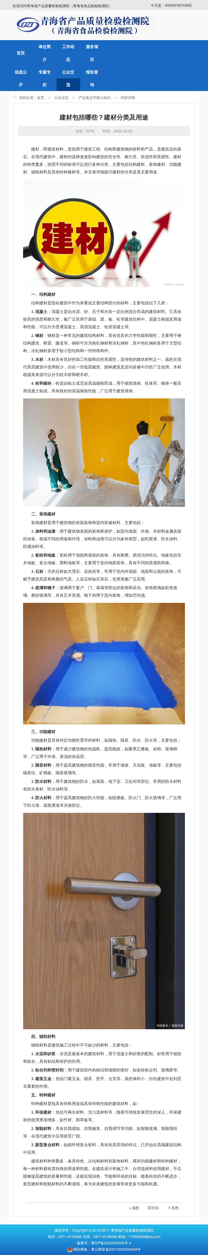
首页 (21, 53)
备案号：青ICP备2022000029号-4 (104, 1242)
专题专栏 (45, 78)
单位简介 (45, 52)
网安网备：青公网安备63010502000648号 (107, 1249)
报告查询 (92, 78)
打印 (153, 1207)
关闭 (173, 1207)
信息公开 (21, 78)
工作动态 (68, 52)
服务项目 (92, 52)
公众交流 (68, 78)
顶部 (133, 1207)
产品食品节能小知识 (95, 97)
